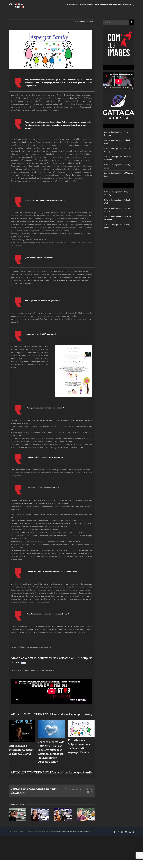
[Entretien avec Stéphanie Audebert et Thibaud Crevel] (22, 731)
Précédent (81, 21)
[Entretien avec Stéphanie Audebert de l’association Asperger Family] (81, 728)
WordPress (57, 831)
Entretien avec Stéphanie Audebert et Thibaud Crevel (21, 749)
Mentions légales (85, 831)
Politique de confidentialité (70, 831)
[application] (118, 81)
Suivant (90, 21)
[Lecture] (106, 88)
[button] (132, 4)
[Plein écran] (132, 88)
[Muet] (128, 88)
